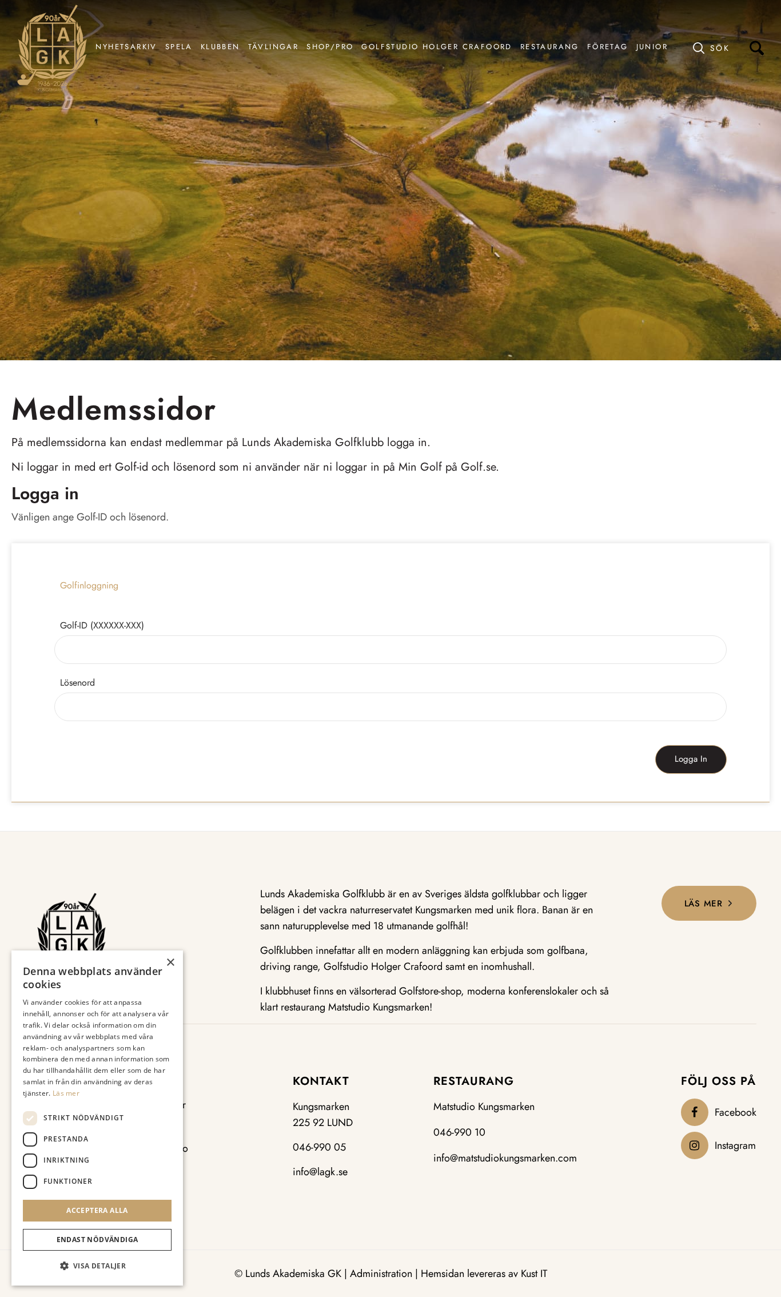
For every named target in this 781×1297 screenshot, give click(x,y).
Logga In (691, 759)
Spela (159, 1126)
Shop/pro (167, 1148)
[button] (97, 1266)
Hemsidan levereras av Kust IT (484, 1273)
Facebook (735, 1112)
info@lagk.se (320, 1171)
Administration (381, 1273)
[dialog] (97, 1118)
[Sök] (728, 48)
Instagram (735, 1145)
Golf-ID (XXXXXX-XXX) (102, 625)
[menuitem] (126, 48)
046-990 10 (459, 1132)
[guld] (52, 48)
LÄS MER (703, 903)
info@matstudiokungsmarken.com (505, 1158)
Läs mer (66, 1093)
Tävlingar (166, 1105)
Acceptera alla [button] (97, 1210)
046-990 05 (319, 1147)
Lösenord (77, 682)
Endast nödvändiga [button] (97, 1239)
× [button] (170, 962)
